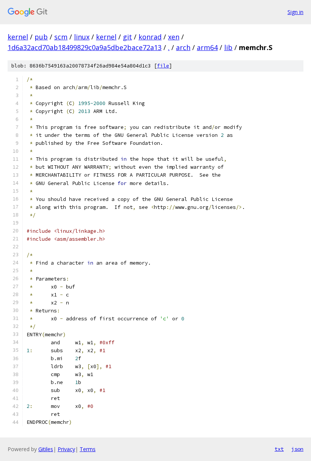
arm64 (207, 47)
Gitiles (45, 449)
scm (61, 36)
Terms (88, 449)
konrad (150, 36)
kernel (18, 36)
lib (228, 47)
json (297, 448)
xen (173, 36)
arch (183, 47)
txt (279, 448)
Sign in (295, 12)
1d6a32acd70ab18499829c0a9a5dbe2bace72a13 (85, 47)
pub (41, 36)
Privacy (66, 449)
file (163, 66)
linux (82, 36)
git (127, 36)
